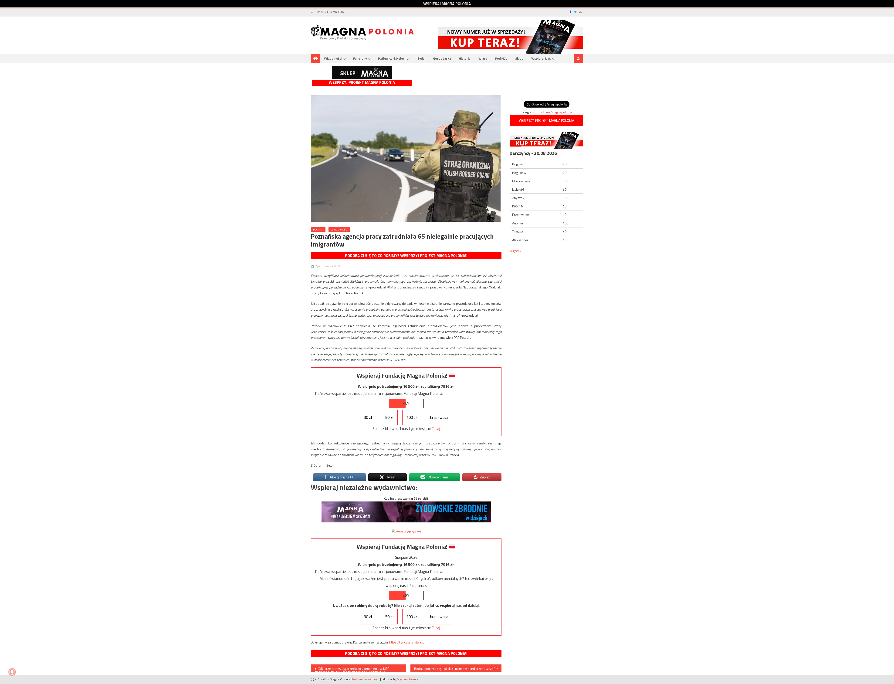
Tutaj (436, 429)
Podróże (501, 58)
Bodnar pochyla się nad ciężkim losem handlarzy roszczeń (454, 668)
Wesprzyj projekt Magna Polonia (362, 82)
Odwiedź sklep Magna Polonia (362, 72)
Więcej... (515, 250)
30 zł (368, 417)
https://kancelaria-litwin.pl (407, 642)
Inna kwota (439, 417)
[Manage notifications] (12, 672)
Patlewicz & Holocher (394, 58)
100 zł (411, 417)
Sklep (519, 58)
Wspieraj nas (541, 58)
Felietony (360, 58)
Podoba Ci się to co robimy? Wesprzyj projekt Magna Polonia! (406, 256)
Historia (465, 58)
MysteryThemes (407, 679)
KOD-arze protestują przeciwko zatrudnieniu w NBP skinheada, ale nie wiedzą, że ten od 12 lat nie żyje (352, 669)
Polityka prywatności (365, 679)
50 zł (389, 417)
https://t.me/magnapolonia (553, 112)
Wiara (482, 58)
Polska (318, 229)
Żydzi (421, 58)
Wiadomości (333, 58)
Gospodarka (442, 58)
